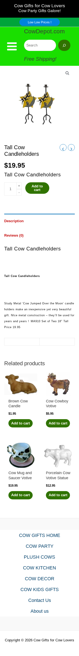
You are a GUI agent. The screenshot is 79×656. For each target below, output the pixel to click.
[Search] (64, 45)
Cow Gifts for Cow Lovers (39, 5)
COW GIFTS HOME (39, 535)
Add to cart (37, 188)
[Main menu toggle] (12, 46)
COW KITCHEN (39, 567)
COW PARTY (40, 546)
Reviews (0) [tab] (14, 235)
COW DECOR (39, 578)
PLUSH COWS (39, 557)
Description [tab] (14, 221)
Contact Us (39, 600)
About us (40, 611)
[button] (39, 22)
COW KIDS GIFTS (39, 589)
